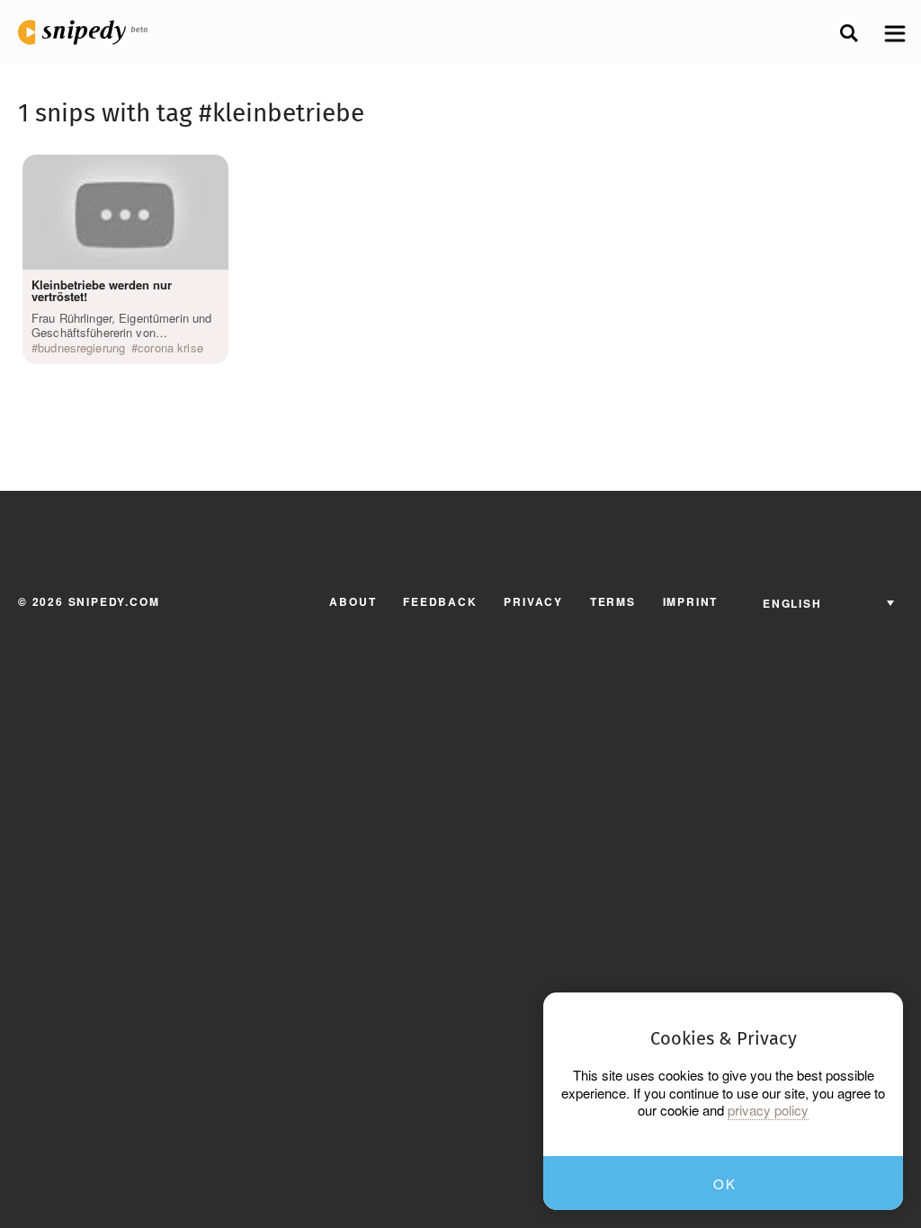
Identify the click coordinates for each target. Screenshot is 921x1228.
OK (724, 1183)
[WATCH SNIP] (206, 173)
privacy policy (768, 1110)
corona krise (170, 348)
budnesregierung (81, 348)
